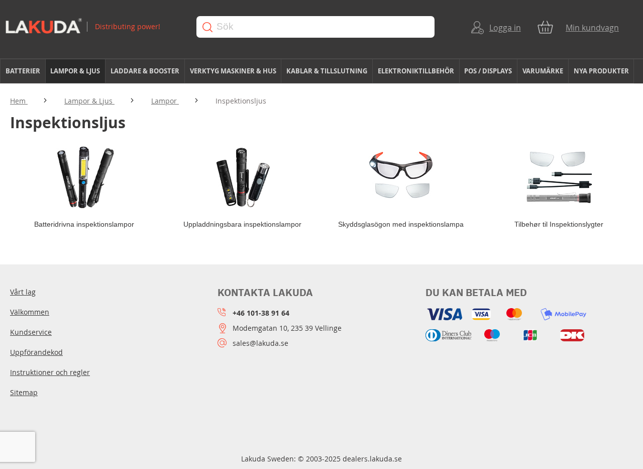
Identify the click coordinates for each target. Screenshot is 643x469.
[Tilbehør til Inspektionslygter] (559, 176)
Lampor (165, 101)
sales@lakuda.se (260, 343)
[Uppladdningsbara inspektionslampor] (242, 176)
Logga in (505, 27)
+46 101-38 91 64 (261, 313)
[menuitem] (23, 71)
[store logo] (91, 27)
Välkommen (29, 312)
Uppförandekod (36, 352)
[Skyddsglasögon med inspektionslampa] (401, 176)
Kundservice (31, 332)
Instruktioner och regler (50, 372)
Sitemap (24, 392)
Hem (19, 101)
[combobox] (315, 27)
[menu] (321, 71)
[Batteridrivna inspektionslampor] (84, 177)
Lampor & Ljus (89, 101)
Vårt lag (23, 292)
